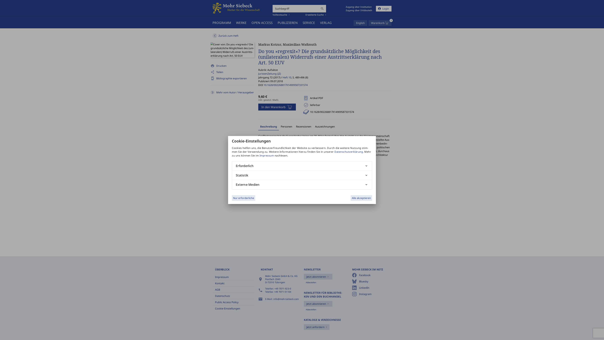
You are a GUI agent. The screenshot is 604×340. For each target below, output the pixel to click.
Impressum (267, 155)
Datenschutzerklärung (348, 151)
